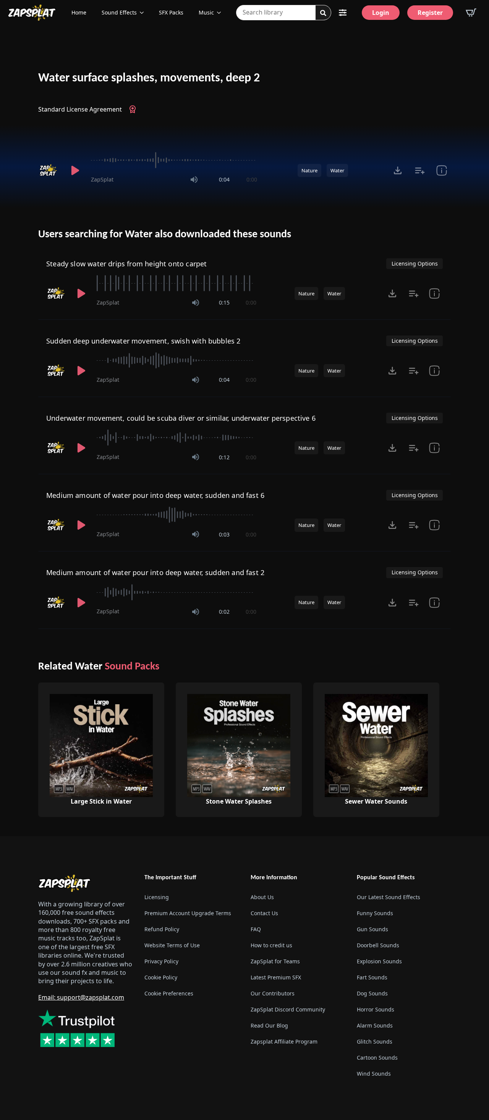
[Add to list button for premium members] (420, 170)
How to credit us (271, 945)
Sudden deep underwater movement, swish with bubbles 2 (143, 340)
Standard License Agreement (80, 109)
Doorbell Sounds (378, 945)
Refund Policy (161, 929)
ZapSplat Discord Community (288, 1009)
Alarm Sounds (375, 1025)
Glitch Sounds (374, 1041)
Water (337, 170)
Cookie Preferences (168, 993)
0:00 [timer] (251, 179)
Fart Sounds (372, 977)
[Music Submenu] (221, 12)
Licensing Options (415, 263)
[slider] (174, 160)
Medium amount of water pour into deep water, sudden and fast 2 (155, 572)
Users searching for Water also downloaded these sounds (164, 234)
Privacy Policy (161, 961)
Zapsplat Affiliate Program (284, 1041)
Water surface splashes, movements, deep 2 (149, 78)
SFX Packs (171, 12)
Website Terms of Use (172, 945)
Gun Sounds (372, 929)
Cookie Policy (160, 977)
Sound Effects (119, 12)
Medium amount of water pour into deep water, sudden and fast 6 (155, 495)
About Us (262, 897)
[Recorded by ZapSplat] (49, 170)
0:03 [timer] (224, 534)
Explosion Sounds (379, 961)
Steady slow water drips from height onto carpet (126, 263)
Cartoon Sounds (377, 1057)
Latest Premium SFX (276, 977)
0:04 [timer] (224, 179)
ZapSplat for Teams (275, 961)
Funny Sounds (375, 913)
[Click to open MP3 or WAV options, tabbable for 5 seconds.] (398, 170)
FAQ (256, 929)
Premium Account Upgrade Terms (187, 913)
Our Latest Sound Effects (388, 897)
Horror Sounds (375, 1009)
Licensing (156, 897)
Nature (309, 170)
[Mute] (194, 179)
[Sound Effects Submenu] (144, 12)
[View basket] (471, 12)
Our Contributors (273, 993)
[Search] (323, 13)
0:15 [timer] (224, 302)
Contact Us (264, 913)
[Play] (75, 170)
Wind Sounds (374, 1073)
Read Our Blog (269, 1025)
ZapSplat (102, 179)
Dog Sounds (372, 993)
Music (206, 12)
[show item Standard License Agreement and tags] (441, 170)
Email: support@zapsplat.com (81, 997)
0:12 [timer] (224, 457)
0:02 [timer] (224, 611)
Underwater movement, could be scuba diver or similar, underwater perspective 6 (181, 418)
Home (78, 12)
